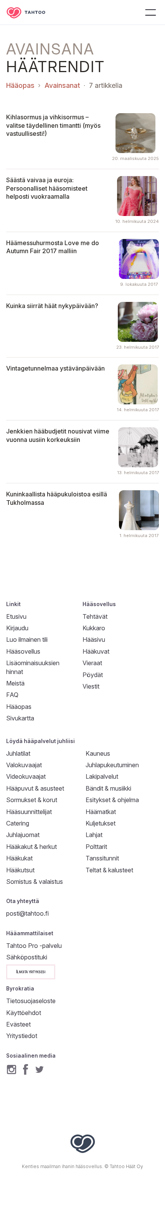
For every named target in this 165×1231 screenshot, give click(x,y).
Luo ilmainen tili (27, 639)
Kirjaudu (17, 628)
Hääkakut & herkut (31, 846)
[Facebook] (25, 1069)
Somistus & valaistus (34, 881)
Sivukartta (20, 718)
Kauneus (98, 753)
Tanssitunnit (102, 858)
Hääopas (20, 85)
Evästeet (18, 1024)
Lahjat (94, 835)
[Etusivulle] (31, 12)
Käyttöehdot (23, 1013)
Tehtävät (94, 616)
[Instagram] (11, 1069)
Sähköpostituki (26, 957)
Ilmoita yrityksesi (30, 971)
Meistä (15, 683)
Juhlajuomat (23, 835)
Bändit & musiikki (108, 788)
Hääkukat (19, 858)
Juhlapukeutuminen (112, 765)
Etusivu (16, 616)
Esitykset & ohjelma (112, 800)
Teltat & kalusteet (109, 870)
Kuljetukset (101, 823)
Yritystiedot (21, 1036)
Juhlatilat (18, 753)
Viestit (90, 686)
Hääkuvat (95, 651)
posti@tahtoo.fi (27, 913)
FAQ (12, 695)
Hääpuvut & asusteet (35, 788)
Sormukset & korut (31, 800)
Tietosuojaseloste (31, 1001)
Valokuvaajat (24, 765)
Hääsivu (93, 639)
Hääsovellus (23, 651)
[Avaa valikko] (150, 12)
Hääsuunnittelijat (29, 812)
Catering (17, 823)
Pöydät (92, 675)
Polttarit (96, 846)
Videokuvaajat (26, 776)
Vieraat (92, 663)
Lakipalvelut (102, 776)
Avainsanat (62, 85)
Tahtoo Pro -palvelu (34, 945)
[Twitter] (39, 1069)
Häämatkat (101, 812)
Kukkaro (93, 628)
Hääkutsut (20, 870)
